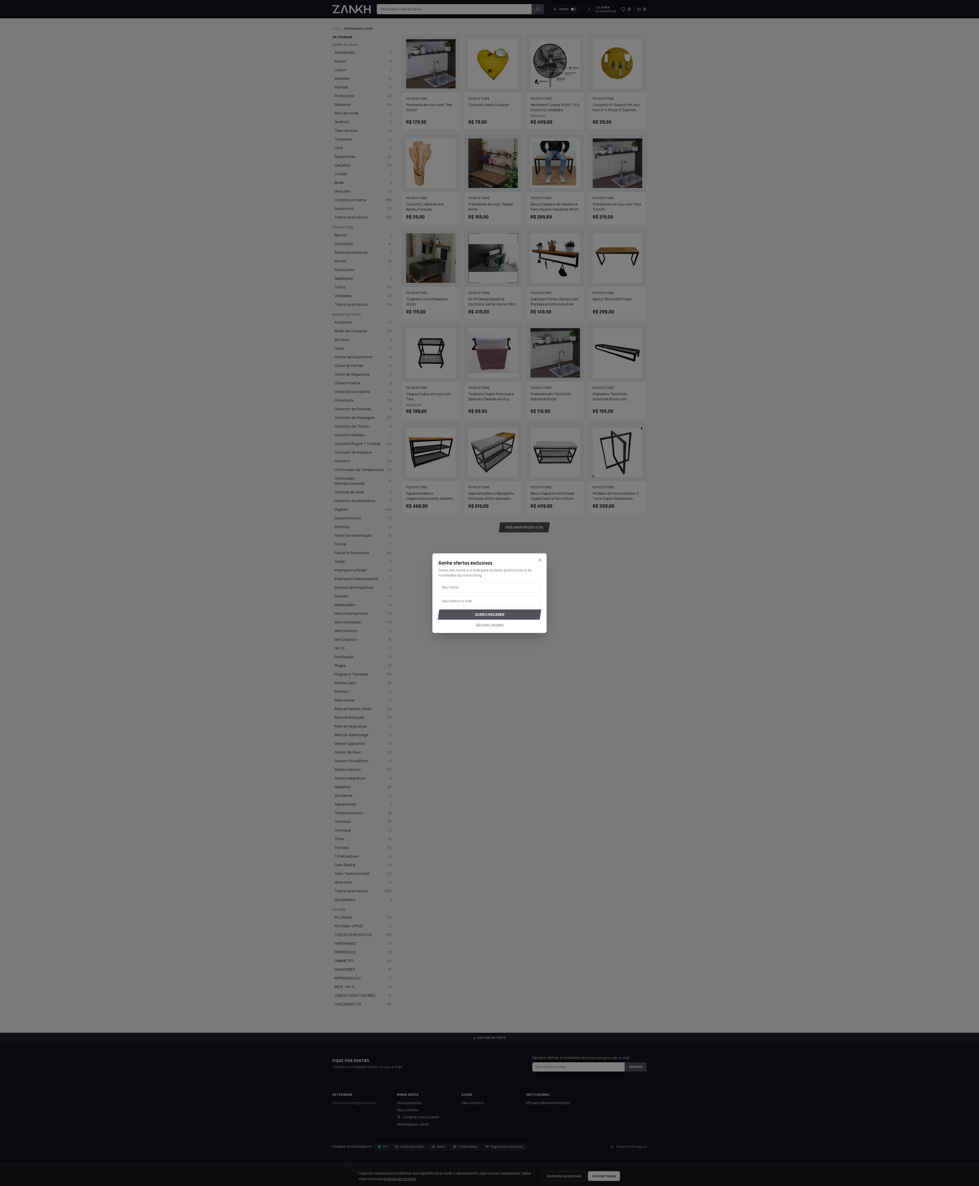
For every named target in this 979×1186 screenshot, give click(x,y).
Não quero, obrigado (490, 625)
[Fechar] (540, 560)
